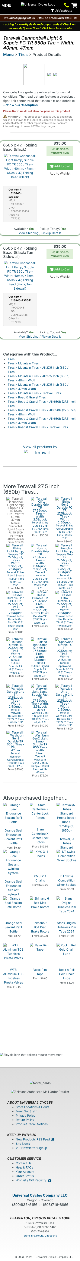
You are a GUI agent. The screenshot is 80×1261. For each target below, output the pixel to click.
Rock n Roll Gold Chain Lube (66, 974)
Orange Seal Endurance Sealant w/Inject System (13, 890)
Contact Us (23, 1163)
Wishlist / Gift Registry (32, 1180)
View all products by (40, 447)
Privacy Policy (25, 1115)
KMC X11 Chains (40, 878)
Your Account (25, 1171)
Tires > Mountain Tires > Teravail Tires (34, 393)
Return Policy (25, 1120)
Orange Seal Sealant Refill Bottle (13, 927)
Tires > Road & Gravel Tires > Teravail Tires (38, 427)
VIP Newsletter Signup (31, 1148)
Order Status (25, 1176)
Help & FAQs (24, 1167)
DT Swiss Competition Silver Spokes (66, 880)
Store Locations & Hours (32, 1107)
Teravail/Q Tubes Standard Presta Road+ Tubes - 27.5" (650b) (66, 849)
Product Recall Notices (32, 1124)
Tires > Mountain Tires (23, 363)
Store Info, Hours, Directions (40, 1235)
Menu (8, 54)
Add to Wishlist (60, 173)
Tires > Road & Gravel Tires (27, 397)
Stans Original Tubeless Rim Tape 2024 (66, 927)
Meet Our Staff (26, 1111)
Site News (23, 1143)
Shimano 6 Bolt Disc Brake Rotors (40, 927)
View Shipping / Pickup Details (40, 233)
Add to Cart (61, 166)
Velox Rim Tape (40, 972)
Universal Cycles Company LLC (40, 1195)
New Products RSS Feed (33, 1139)
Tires (23, 54)
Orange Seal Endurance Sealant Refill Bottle (13, 837)
